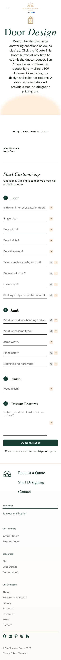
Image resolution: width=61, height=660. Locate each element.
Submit (57, 506)
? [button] (51, 207)
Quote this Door (30, 442)
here (27, 180)
